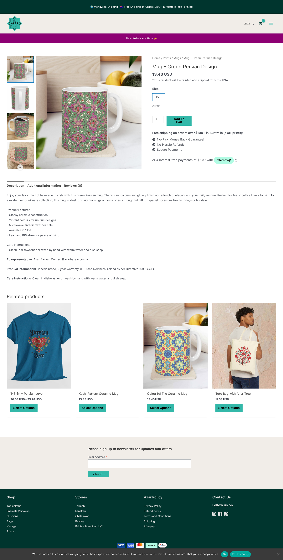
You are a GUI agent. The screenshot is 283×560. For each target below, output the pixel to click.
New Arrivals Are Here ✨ (141, 38)
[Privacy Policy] (153, 505)
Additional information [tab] (44, 185)
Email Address (97, 457)
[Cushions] (12, 516)
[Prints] (10, 531)
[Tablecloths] (14, 505)
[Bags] (10, 521)
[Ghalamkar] (82, 516)
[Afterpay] (149, 526)
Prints (167, 58)
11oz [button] (159, 97)
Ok (224, 554)
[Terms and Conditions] (157, 516)
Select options (24, 408)
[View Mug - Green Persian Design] (20, 69)
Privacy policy (240, 554)
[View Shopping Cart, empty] (260, 23)
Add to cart (179, 120)
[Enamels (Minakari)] (18, 511)
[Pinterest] (226, 514)
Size (155, 89)
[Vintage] (11, 526)
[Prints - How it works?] (89, 526)
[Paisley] (79, 521)
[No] (278, 554)
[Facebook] (220, 514)
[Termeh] (80, 505)
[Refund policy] (152, 511)
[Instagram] (214, 514)
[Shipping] (149, 521)
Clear (156, 106)
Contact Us (221, 497)
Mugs (177, 58)
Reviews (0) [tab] (73, 185)
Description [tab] (15, 185)
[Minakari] (80, 511)
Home (156, 58)
